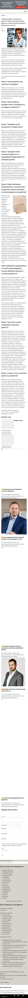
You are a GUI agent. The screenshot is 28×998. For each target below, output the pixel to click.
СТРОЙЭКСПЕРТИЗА (7, 873)
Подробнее (22, 994)
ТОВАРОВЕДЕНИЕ (7, 889)
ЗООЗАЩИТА (6, 896)
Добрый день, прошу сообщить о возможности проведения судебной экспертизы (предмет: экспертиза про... (14, 959)
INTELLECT (5, 894)
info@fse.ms (21, 5)
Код (4, 816)
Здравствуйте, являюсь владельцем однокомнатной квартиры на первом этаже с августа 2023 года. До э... (15, 941)
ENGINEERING (6, 877)
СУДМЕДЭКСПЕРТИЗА (8, 872)
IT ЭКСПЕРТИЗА (6, 879)
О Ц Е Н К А (5, 884)
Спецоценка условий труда (6, 979)
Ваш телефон (4, 833)
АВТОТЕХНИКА (6, 882)
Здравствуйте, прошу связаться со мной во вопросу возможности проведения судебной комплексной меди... (14, 964)
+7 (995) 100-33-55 (21, 3)
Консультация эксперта (5, 937)
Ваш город (3, 838)
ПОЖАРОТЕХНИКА (7, 880)
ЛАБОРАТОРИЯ (6, 891)
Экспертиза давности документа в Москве (6, 446)
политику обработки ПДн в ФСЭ (14, 845)
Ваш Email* (3, 825)
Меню (25, 11)
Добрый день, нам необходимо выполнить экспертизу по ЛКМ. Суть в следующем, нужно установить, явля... (15, 952)
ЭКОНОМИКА (6, 886)
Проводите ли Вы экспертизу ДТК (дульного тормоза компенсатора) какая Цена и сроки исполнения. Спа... (15, 947)
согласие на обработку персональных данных (16, 844)
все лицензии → (4, 910)
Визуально (2, 816)
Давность (3, 15)
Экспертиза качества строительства (9, 410)
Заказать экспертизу (21, 7)
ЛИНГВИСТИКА (6, 887)
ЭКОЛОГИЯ (5, 893)
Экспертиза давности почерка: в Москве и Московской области (6, 432)
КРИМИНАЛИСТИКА (8, 870)
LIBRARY (4, 898)
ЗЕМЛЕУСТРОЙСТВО (7, 875)
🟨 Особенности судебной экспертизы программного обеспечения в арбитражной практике (12, 648)
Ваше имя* (3, 828)
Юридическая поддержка (6, 860)
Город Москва (6, 914)
